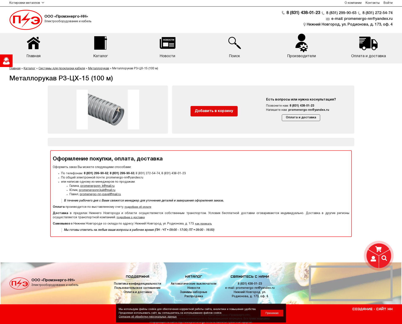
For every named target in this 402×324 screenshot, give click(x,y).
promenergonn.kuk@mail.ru (97, 190)
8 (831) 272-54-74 (377, 13)
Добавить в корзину (214, 111)
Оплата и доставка (301, 117)
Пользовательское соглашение (137, 288)
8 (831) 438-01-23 (303, 13)
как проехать (203, 224)
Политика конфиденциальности (137, 284)
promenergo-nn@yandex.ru (308, 110)
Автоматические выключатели (193, 284)
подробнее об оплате (138, 207)
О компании (353, 3)
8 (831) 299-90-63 (341, 13)
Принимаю (271, 313)
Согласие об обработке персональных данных (148, 317)
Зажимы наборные (193, 292)
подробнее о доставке (131, 217)
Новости (193, 288)
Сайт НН (384, 309)
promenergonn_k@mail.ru (97, 186)
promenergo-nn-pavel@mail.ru (100, 194)
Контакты (373, 3)
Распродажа (193, 296)
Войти (388, 3)
